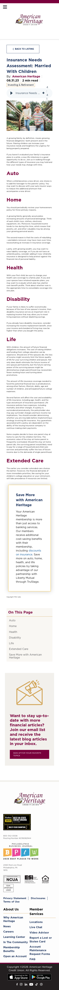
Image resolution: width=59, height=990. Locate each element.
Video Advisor (39, 932)
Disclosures (38, 898)
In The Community (15, 942)
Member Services (36, 911)
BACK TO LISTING (24, 49)
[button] (11, 93)
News (7, 926)
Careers (8, 931)
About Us (11, 909)
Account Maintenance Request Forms (40, 950)
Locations (36, 922)
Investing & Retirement (21, 85)
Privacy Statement (14, 898)
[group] (29, 93)
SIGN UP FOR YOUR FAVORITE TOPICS (27, 754)
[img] (43, 93)
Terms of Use (11, 901)
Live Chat (36, 927)
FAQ (32, 959)
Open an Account (15, 956)
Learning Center (14, 937)
